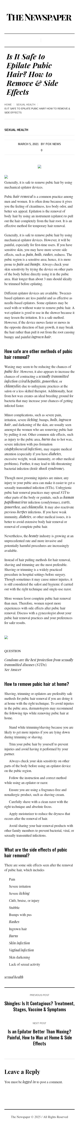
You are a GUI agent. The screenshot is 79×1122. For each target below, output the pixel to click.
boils (38, 254)
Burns (13, 935)
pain (29, 254)
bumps (35, 264)
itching (32, 419)
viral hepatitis (30, 381)
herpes (22, 511)
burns (46, 439)
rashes (48, 254)
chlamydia (12, 386)
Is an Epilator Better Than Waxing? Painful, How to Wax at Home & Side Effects (39, 1037)
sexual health (25, 104)
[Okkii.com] (39, 17)
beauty (34, 535)
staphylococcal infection (23, 449)
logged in (29, 1081)
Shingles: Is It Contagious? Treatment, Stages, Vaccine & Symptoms (39, 1006)
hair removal (23, 196)
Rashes (14, 921)
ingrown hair (41, 336)
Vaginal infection (21, 950)
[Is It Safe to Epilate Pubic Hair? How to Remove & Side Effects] (39, 166)
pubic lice (11, 371)
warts (65, 502)
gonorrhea (49, 381)
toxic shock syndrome (47, 468)
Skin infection (19, 943)
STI (63, 492)
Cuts (12, 900)
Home (8, 104)
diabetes (55, 453)
